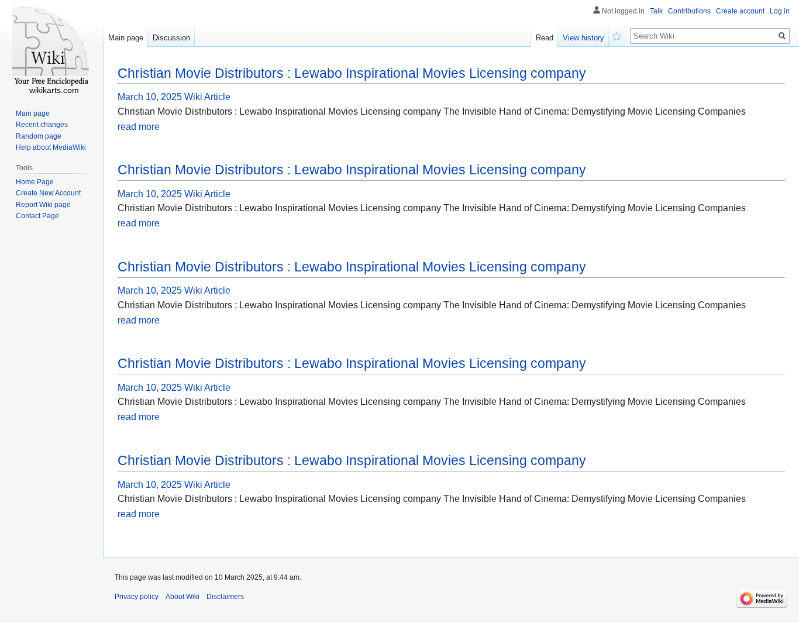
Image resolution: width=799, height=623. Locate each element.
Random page (38, 136)
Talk (656, 11)
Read (544, 37)
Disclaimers (225, 597)
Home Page (35, 182)
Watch (617, 35)
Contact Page (37, 216)
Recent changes (42, 125)
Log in (780, 11)
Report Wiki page (43, 205)
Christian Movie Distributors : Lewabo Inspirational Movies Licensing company (352, 73)
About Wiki (182, 597)
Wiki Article (207, 97)
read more (139, 127)
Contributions (689, 11)
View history (583, 37)
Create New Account (48, 193)
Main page (125, 37)
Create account (740, 11)
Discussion (171, 37)
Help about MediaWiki (51, 147)
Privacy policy (137, 597)
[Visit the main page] (51, 47)
